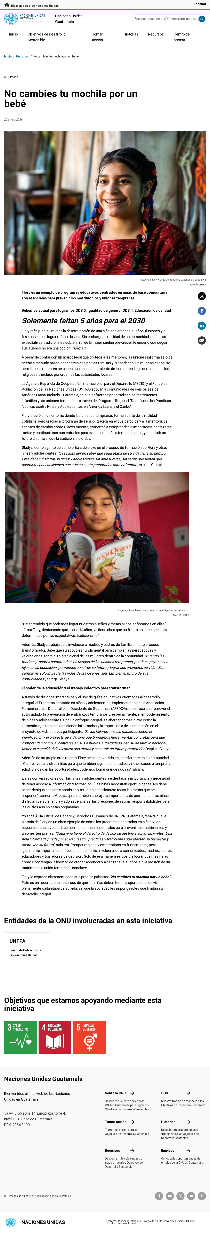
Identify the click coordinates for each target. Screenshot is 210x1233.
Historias (22, 56)
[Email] (202, 340)
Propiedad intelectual (130, 1221)
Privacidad (170, 1221)
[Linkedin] (202, 326)
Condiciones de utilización (122, 1223)
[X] (202, 296)
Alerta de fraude (153, 1221)
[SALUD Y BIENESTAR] (19, 1037)
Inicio (8, 56)
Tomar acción (115, 1122)
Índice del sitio (186, 1221)
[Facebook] (202, 311)
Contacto (111, 1221)
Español (200, 4)
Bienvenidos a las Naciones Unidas (34, 5)
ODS (164, 1093)
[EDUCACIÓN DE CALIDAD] (53, 1037)
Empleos (168, 1151)
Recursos (112, 1151)
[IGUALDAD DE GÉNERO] (88, 1037)
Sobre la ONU (115, 1093)
